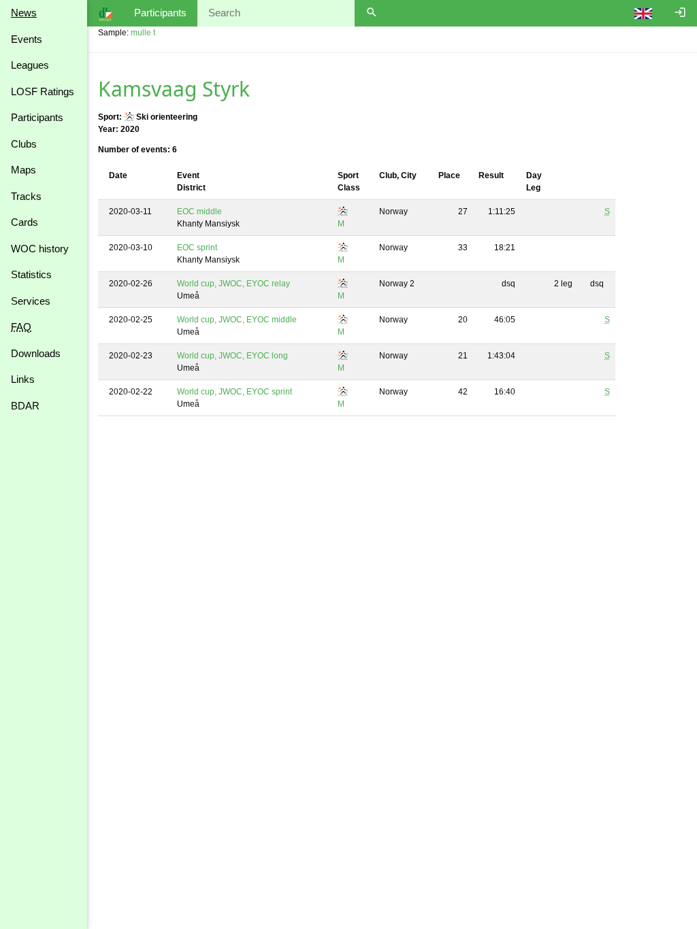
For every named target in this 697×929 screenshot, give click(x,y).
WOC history (40, 248)
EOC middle (199, 211)
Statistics (31, 274)
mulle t (143, 32)
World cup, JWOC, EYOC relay (233, 283)
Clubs (24, 144)
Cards (24, 222)
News (24, 12)
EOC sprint (197, 247)
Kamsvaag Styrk (174, 89)
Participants (37, 117)
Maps (23, 169)
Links (23, 379)
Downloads (36, 353)
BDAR (25, 405)
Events (26, 39)
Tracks (26, 196)
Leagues (30, 65)
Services (30, 301)
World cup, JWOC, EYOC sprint (234, 391)
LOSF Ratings (42, 91)
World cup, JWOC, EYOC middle (237, 319)
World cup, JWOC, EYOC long (232, 355)
